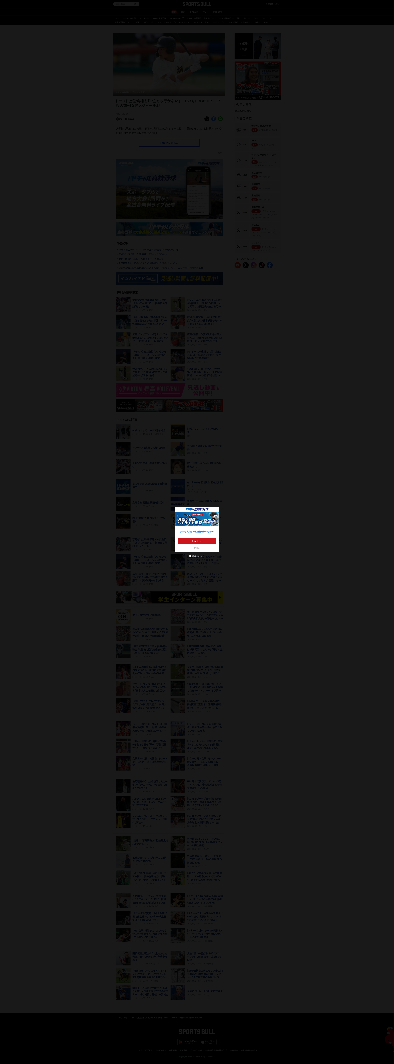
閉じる (197, 548)
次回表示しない (197, 556)
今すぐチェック (197, 541)
